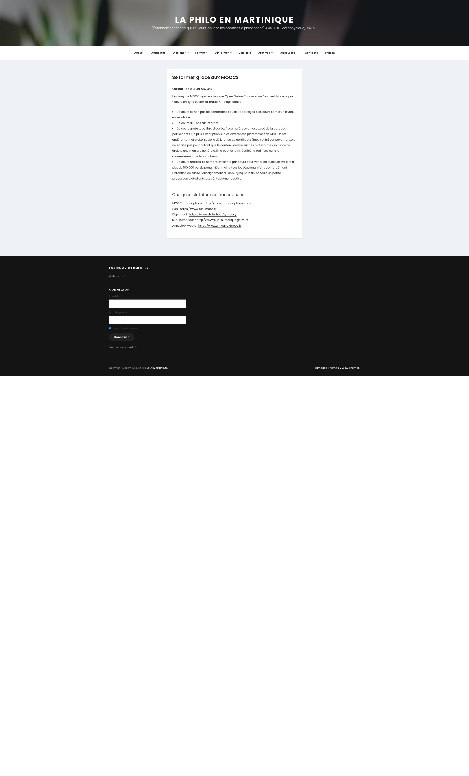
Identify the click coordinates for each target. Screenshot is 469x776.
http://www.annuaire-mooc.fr (219, 225)
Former (200, 53)
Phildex (330, 53)
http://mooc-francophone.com (227, 203)
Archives (264, 53)
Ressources (287, 53)
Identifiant (116, 296)
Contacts (311, 53)
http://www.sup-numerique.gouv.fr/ (222, 220)
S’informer (222, 53)
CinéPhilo (245, 53)
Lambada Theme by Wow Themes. (337, 368)
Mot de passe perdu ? (123, 347)
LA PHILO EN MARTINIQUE (234, 20)
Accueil (139, 53)
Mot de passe (118, 312)
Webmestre (116, 276)
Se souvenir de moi (126, 328)
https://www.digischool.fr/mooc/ (213, 214)
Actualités (158, 53)
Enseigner (179, 53)
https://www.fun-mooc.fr (198, 209)
